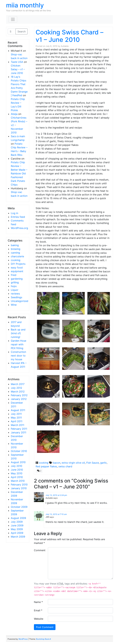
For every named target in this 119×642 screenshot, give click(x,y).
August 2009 (18, 518)
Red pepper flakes (46, 466)
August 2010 (18, 462)
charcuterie (17, 256)
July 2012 (16, 387)
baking (15, 245)
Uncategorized (19, 301)
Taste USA (17, 61)
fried (13, 275)
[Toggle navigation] (13, 19)
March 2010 (18, 480)
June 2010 (17, 469)
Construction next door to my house (18, 355)
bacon (56, 462)
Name (38, 602)
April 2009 (17, 532)
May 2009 (17, 529)
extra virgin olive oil (73, 462)
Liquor (14, 289)
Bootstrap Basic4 (43, 639)
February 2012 (19, 395)
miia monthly (25, 5)
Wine (14, 304)
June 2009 (17, 525)
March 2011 (17, 425)
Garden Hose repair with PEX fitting (18, 344)
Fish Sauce (92, 462)
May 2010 (16, 473)
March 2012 (18, 391)
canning (15, 252)
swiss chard (65, 466)
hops (14, 286)
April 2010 (17, 477)
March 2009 (18, 536)
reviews (15, 293)
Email (38, 610)
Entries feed (18, 216)
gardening (17, 278)
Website (38, 618)
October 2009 (19, 506)
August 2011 (18, 410)
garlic (103, 462)
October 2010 (19, 451)
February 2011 (19, 428)
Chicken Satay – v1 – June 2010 (18, 69)
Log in (14, 213)
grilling (15, 282)
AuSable (64, 46)
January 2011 (18, 432)
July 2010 (16, 465)
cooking (15, 260)
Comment (39, 550)
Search (22, 31)
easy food (17, 267)
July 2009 (17, 521)
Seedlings (16, 297)
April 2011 (16, 421)
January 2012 (19, 399)
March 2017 (17, 384)
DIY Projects (18, 263)
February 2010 (19, 484)
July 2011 (16, 413)
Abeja (14, 113)
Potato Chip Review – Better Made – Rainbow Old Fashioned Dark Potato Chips (19, 173)
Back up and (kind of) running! (18, 333)
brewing (15, 248)
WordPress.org (19, 228)
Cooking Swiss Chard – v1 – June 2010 (69, 35)
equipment (17, 271)
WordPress (23, 639)
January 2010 (19, 488)
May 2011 (16, 417)
